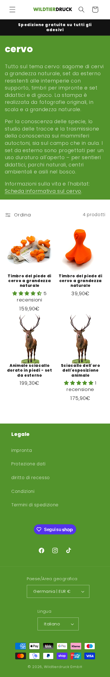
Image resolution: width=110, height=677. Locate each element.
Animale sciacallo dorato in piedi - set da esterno (29, 370)
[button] (12, 9)
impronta (21, 450)
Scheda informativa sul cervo (43, 191)
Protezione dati (28, 464)
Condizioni (23, 491)
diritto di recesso (30, 478)
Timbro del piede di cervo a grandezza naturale (29, 281)
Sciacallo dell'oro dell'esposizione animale (80, 370)
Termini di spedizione (35, 505)
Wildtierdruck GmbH (63, 666)
